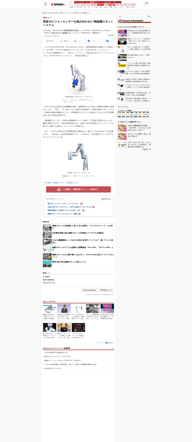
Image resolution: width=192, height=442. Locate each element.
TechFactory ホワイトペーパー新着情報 (56, 348)
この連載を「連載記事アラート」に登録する (80, 189)
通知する (66, 41)
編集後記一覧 (147, 149)
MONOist (44, 12)
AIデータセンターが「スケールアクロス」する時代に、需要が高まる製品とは (139, 144)
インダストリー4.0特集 (124, 110)
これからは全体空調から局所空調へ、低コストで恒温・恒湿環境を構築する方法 (70, 364)
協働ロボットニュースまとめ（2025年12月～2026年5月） (63, 360)
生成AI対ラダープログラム (53, 368)
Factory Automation (53, 12)
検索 (149, 16)
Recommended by (100, 342)
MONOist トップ (106, 290)
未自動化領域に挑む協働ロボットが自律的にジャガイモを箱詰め (78, 233)
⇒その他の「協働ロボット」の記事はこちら (60, 183)
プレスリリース (49, 283)
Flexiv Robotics (48, 280)
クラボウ (46, 277)
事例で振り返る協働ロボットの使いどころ (69, 262)
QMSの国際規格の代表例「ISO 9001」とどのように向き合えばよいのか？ (139, 128)
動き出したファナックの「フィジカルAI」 (58, 356)
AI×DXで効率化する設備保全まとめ (55, 352)
